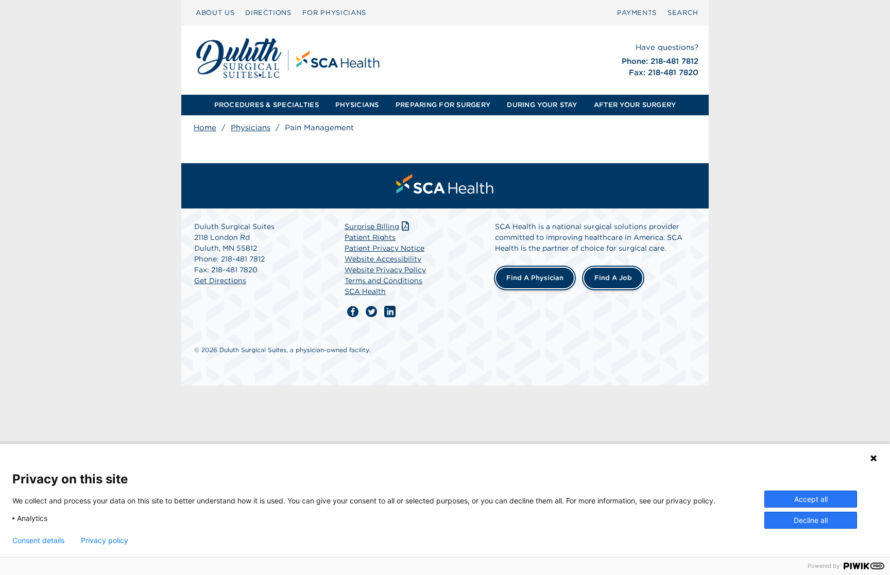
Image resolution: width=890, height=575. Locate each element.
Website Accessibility (383, 259)
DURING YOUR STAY (542, 105)
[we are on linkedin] (390, 312)
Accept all (811, 499)
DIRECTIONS (268, 12)
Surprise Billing (372, 226)
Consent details (38, 540)
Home (205, 127)
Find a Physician (534, 278)
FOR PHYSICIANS (334, 12)
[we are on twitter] (371, 312)
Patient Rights (370, 237)
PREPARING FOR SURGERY (443, 105)
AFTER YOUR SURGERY (635, 105)
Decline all (811, 520)
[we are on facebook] (353, 312)
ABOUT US (215, 12)
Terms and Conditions (383, 280)
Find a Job (613, 278)
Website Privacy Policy (385, 270)
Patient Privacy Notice (384, 248)
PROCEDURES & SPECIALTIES (266, 105)
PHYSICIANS (357, 105)
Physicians (250, 127)
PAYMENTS (637, 12)
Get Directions (220, 280)
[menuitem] (215, 13)
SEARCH (683, 12)
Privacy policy (104, 540)
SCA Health (365, 291)
